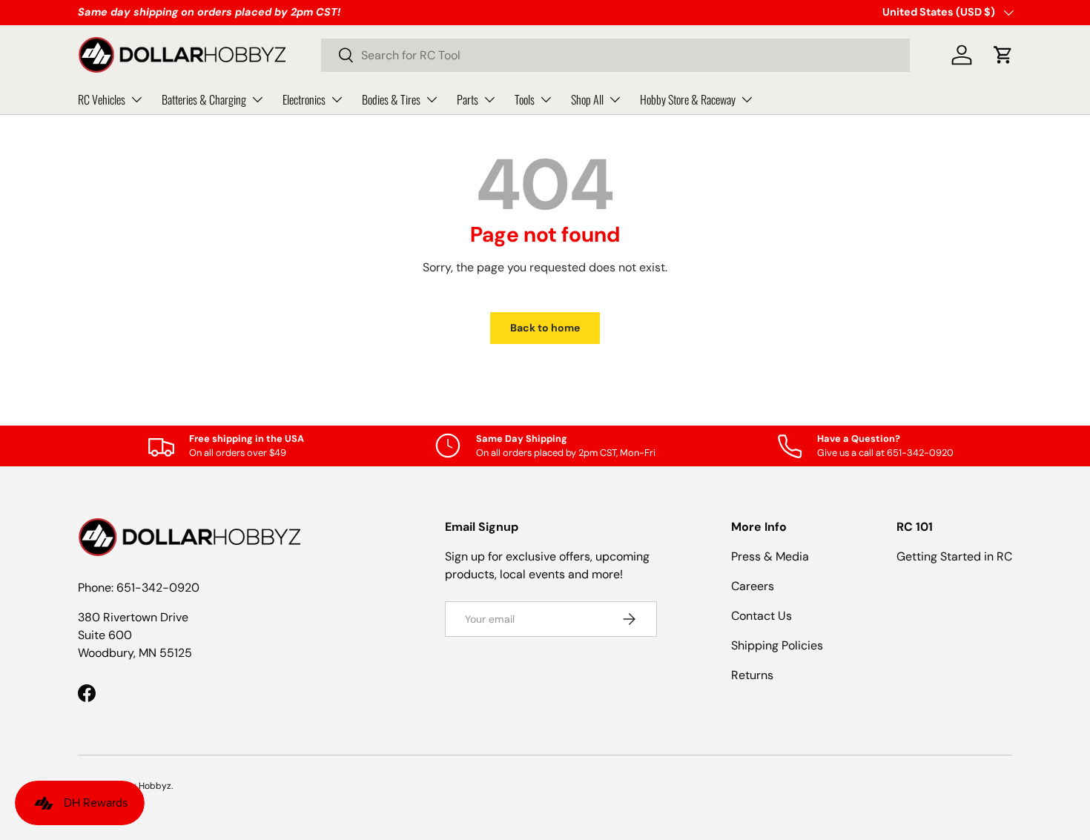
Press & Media (770, 556)
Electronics (304, 99)
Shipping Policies (777, 645)
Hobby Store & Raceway (688, 99)
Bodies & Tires (391, 99)
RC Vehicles (101, 99)
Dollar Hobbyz (141, 786)
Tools (525, 99)
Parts (467, 99)
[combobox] (615, 55)
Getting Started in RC (954, 556)
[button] (1003, 55)
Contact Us (761, 616)
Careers (752, 586)
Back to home (545, 327)
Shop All (587, 99)
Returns (752, 675)
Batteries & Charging (204, 99)
